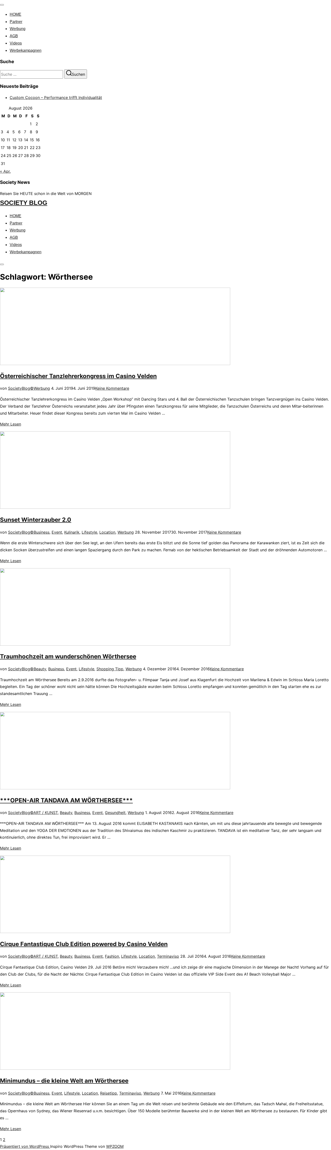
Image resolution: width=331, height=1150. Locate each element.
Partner (16, 22)
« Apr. (5, 171)
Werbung (17, 29)
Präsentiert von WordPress (25, 1146)
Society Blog (23, 202)
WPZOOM (115, 1146)
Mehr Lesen (10, 424)
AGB (14, 36)
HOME (15, 14)
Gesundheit (115, 812)
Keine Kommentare (112, 388)
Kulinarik (71, 532)
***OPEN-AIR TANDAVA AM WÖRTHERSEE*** (66, 800)
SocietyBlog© (21, 388)
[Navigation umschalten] (2, 5)
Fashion (112, 956)
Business (41, 532)
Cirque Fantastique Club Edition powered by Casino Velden (84, 944)
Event (57, 532)
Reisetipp (108, 1093)
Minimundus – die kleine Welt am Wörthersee (64, 1080)
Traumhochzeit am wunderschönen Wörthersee (68, 656)
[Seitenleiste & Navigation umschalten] (2, 264)
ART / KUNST (45, 812)
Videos (16, 43)
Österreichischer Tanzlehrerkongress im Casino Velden (78, 376)
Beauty (40, 668)
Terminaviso (168, 956)
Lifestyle (89, 532)
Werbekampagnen (25, 50)
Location (107, 532)
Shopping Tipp (109, 668)
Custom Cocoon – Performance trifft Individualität (56, 97)
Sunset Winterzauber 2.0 (35, 519)
